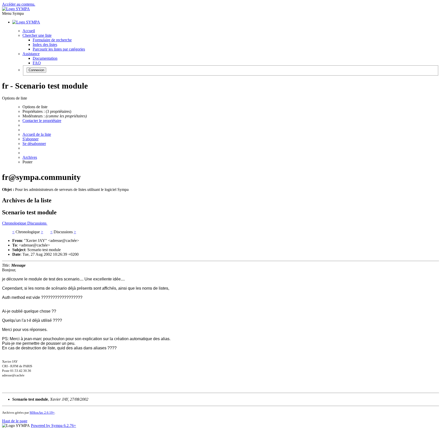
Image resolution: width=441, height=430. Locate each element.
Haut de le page (14, 421)
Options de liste (34, 107)
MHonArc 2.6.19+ (42, 412)
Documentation (45, 58)
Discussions (37, 223)
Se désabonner (34, 143)
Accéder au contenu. (18, 4)
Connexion (36, 70)
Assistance (31, 54)
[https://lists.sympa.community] (16, 9)
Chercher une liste (37, 35)
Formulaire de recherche (52, 40)
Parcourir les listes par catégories (59, 49)
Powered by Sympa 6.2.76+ (53, 425)
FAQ (37, 63)
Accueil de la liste (36, 134)
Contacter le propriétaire (41, 120)
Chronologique (14, 223)
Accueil (28, 31)
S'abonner (30, 139)
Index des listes (45, 44)
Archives (29, 157)
